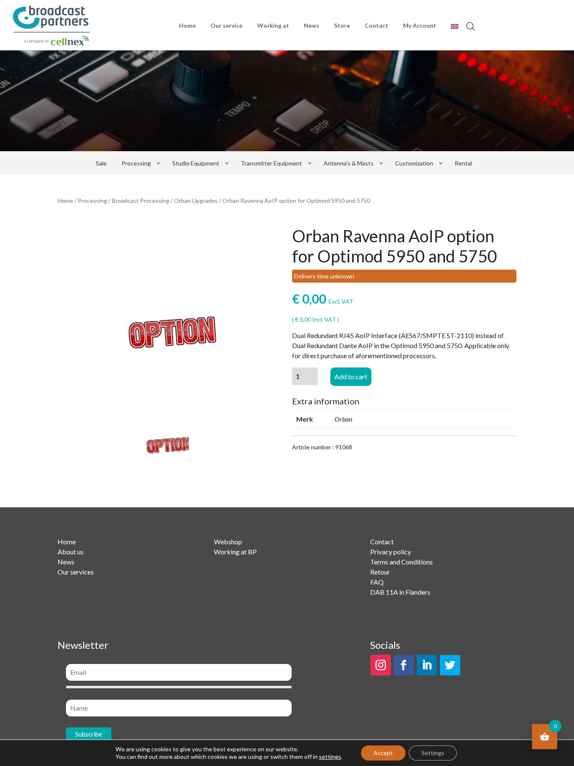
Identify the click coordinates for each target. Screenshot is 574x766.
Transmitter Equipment (271, 163)
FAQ (377, 582)
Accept (383, 752)
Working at (273, 25)
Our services (76, 572)
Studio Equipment (195, 163)
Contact (376, 25)
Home (187, 25)
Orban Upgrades (196, 200)
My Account (419, 25)
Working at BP (235, 552)
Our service (226, 25)
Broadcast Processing (140, 200)
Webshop (228, 542)
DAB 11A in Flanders (400, 592)
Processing (136, 163)
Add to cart (350, 376)
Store (342, 25)
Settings (432, 752)
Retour (380, 572)
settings (330, 756)
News (311, 25)
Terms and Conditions (401, 562)
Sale (101, 163)
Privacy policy (390, 552)
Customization (414, 163)
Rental (463, 163)
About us (71, 552)
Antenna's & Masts (349, 163)
